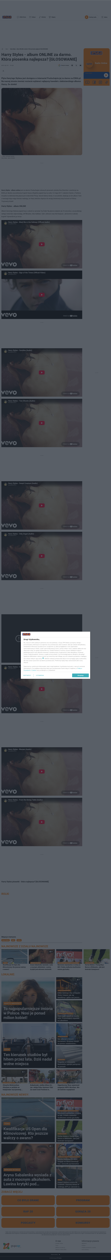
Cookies (34, 670)
